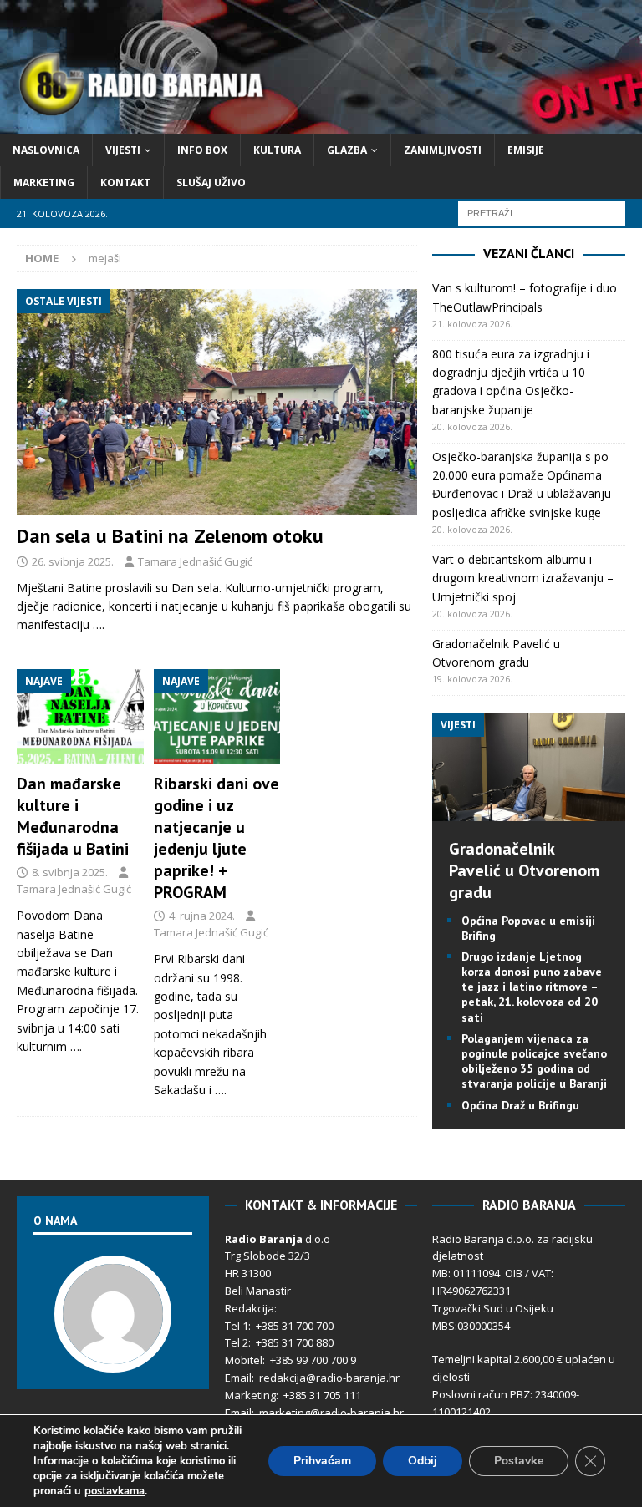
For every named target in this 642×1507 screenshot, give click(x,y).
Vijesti (122, 150)
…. (98, 624)
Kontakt (125, 182)
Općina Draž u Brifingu (520, 1105)
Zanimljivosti (443, 150)
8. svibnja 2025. (70, 872)
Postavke (518, 1461)
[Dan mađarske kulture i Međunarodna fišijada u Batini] (80, 716)
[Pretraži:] (541, 213)
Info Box (202, 150)
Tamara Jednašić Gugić (195, 561)
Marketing (43, 182)
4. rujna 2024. (202, 915)
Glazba (347, 150)
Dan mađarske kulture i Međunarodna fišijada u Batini (73, 816)
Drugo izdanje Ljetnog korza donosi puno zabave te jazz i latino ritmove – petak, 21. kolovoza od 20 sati (531, 987)
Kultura (277, 150)
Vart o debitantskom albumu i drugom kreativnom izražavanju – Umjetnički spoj (523, 578)
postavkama (114, 1491)
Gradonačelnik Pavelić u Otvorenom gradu (524, 870)
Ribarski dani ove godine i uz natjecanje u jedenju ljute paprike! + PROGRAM (216, 838)
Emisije (525, 150)
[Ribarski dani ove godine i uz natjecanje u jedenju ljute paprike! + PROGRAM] (217, 716)
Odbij (422, 1461)
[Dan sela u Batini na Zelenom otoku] (217, 401)
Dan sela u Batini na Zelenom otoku (170, 536)
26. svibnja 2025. (73, 561)
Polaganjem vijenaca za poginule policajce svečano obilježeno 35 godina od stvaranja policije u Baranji (534, 1061)
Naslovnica (46, 150)
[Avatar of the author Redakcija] (113, 1354)
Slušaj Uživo (211, 182)
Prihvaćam (322, 1461)
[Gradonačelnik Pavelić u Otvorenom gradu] (528, 811)
